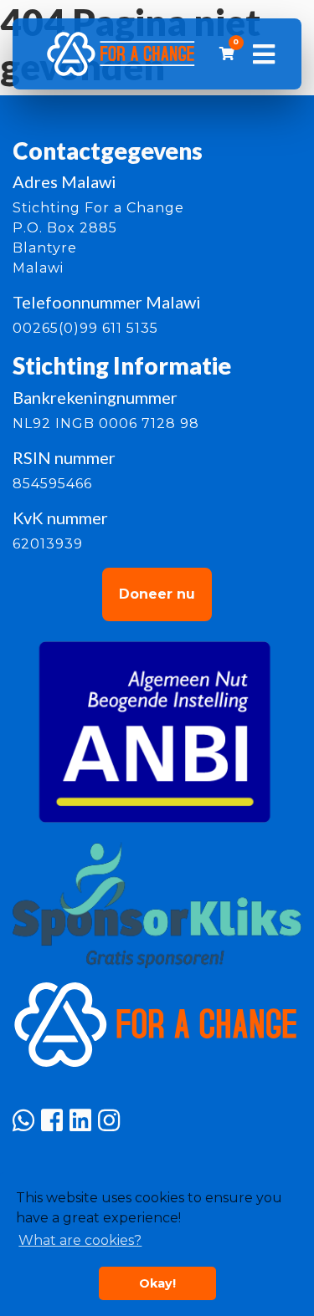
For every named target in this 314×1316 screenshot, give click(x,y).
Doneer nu (157, 594)
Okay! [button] (157, 1283)
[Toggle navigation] (264, 54)
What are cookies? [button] (80, 1240)
